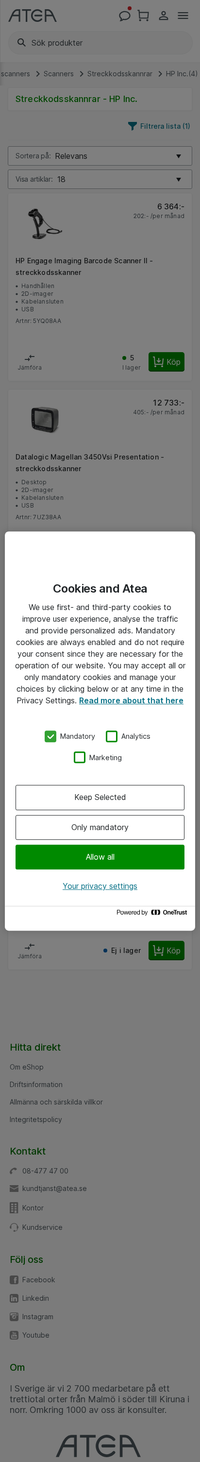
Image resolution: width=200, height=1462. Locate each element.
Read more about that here (131, 700)
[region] (100, 731)
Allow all (100, 857)
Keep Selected (100, 797)
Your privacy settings (100, 886)
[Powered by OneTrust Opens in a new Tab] (153, 915)
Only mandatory (100, 827)
